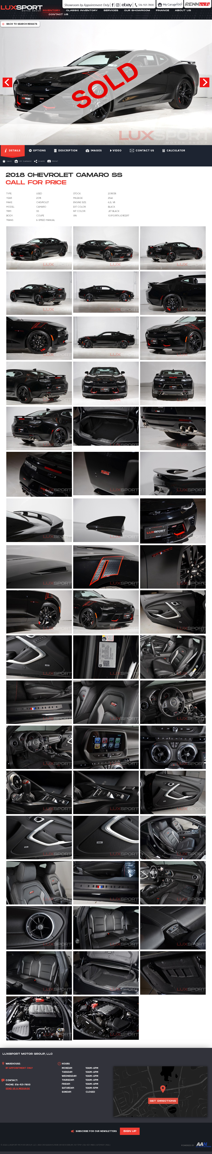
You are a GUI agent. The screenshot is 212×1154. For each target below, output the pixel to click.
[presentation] (116, 150)
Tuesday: (67, 1072)
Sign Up (129, 1131)
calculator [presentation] (176, 150)
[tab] (13, 150)
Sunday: (67, 1091)
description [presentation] (68, 150)
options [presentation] (39, 150)
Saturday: (68, 1088)
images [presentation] (96, 150)
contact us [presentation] (145, 150)
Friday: (66, 1084)
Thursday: (68, 1080)
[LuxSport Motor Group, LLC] (22, 13)
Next (205, 82)
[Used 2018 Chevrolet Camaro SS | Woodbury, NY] (39, 248)
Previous (7, 82)
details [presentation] (15, 150)
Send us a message (18, 1088)
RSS (107, 1145)
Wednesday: (69, 1076)
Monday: (67, 1068)
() (172, 3)
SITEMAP (100, 1145)
